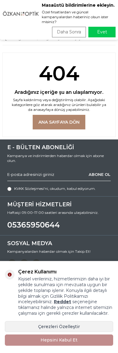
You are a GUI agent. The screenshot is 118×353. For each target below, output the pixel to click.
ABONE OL (99, 174)
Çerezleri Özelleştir (59, 326)
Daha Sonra (69, 32)
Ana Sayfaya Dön (59, 122)
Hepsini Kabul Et (59, 340)
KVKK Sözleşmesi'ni (31, 188)
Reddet (62, 301)
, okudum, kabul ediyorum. (55, 188)
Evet (102, 32)
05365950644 (33, 224)
